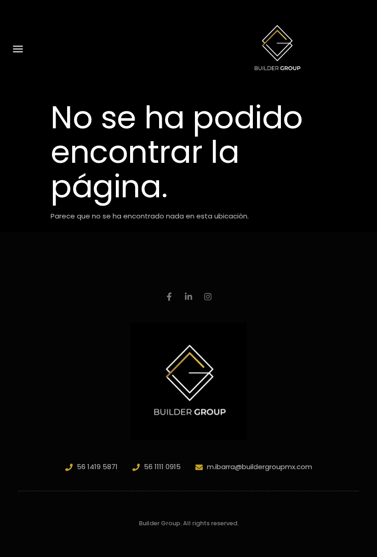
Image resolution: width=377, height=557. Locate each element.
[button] (18, 48)
